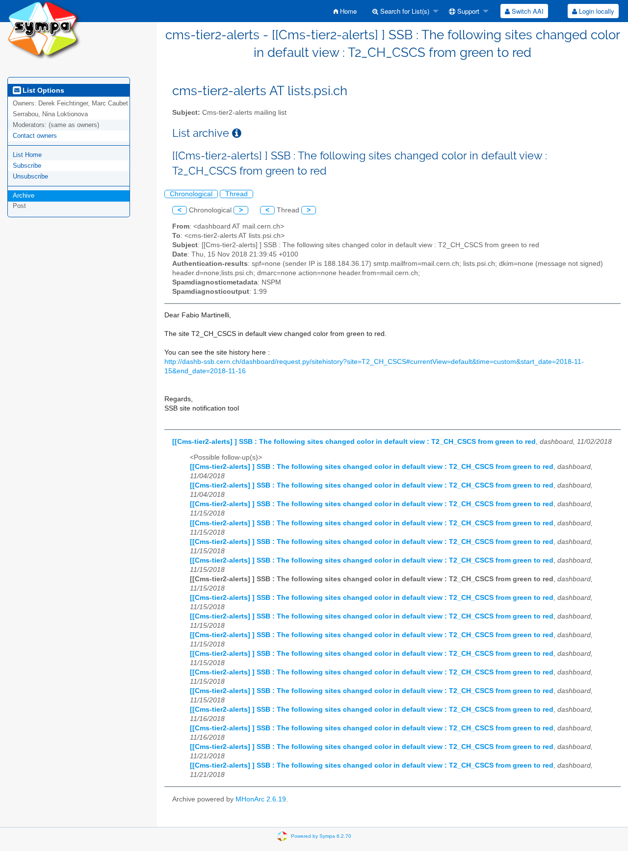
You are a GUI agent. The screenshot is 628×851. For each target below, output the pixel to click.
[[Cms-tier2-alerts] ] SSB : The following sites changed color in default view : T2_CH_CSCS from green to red (354, 441)
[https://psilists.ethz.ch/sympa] (44, 29)
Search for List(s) (403, 11)
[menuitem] (345, 11)
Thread (236, 194)
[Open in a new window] (236, 133)
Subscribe (27, 165)
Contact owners (35, 135)
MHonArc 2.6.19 (261, 799)
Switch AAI (527, 11)
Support (467, 11)
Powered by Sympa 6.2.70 (321, 836)
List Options (42, 90)
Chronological (191, 194)
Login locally (595, 11)
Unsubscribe (30, 176)
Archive (23, 195)
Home (347, 11)
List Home (27, 154)
